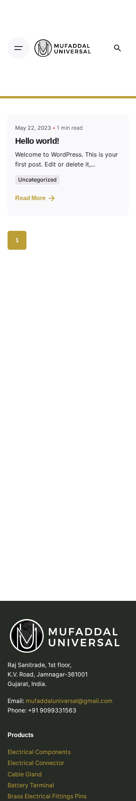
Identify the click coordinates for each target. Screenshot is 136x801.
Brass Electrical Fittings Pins (47, 796)
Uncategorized (37, 179)
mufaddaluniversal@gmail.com (69, 701)
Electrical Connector (36, 763)
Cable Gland (25, 774)
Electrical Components (39, 752)
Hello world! (37, 141)
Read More (30, 198)
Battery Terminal (31, 785)
